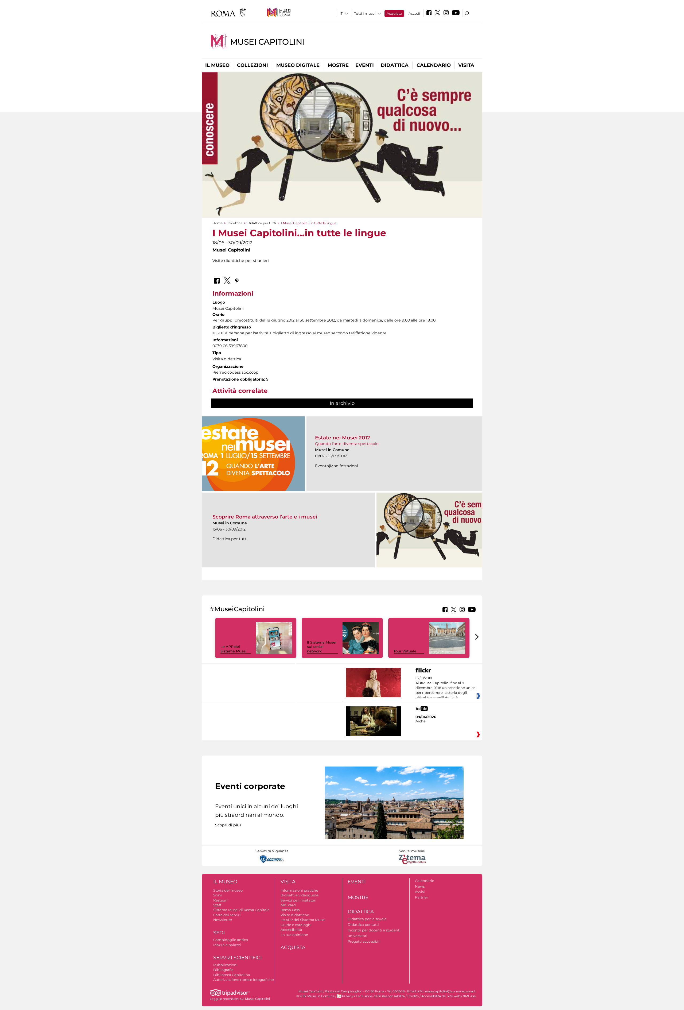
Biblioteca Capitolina (231, 975)
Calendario (434, 65)
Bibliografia (223, 970)
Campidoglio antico (230, 940)
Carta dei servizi (227, 915)
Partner (421, 897)
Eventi (364, 65)
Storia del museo (228, 890)
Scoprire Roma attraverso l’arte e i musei (264, 517)
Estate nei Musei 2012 (342, 438)
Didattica (395, 65)
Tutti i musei (365, 13)
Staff (217, 905)
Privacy (347, 996)
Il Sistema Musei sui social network (321, 646)
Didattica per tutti (261, 223)
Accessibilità (291, 929)
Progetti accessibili (364, 941)
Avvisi (420, 891)
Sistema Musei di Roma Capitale (241, 910)
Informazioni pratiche (299, 890)
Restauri (220, 900)
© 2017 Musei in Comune (315, 996)
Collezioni (252, 65)
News (420, 886)
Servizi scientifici (237, 957)
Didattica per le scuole (367, 919)
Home (217, 223)
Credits (413, 996)
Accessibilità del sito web (440, 996)
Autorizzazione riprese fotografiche (243, 979)
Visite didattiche (295, 915)
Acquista (394, 13)
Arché (420, 721)
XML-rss (469, 996)
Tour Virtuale (405, 651)
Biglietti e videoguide (299, 895)
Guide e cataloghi (296, 925)
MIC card (288, 905)
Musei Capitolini (267, 42)
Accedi (414, 13)
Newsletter (222, 920)
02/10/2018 (445, 688)
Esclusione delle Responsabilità (380, 996)
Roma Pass (290, 910)
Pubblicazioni (225, 965)
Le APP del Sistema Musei (233, 648)
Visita (466, 65)
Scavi (217, 895)
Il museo (217, 65)
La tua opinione (294, 934)
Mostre (338, 65)
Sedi (219, 932)
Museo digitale (298, 65)
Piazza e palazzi (227, 945)
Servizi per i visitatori (298, 900)
